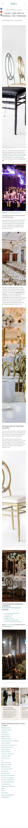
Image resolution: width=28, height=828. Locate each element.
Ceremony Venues (6, 730)
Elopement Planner (6, 764)
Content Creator (6, 756)
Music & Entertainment (7, 782)
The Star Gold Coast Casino (11, 620)
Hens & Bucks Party (6, 769)
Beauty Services (5, 743)
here (12, 626)
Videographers (5, 797)
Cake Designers (5, 749)
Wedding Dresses (6, 738)
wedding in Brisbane (8, 155)
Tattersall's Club (8, 615)
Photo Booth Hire (6, 784)
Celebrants (4, 732)
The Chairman (15, 157)
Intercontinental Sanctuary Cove (13, 621)
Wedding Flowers (6, 767)
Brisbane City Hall (9, 618)
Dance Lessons (5, 758)
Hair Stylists (4, 771)
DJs (2, 760)
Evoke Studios (9, 212)
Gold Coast (20, 155)
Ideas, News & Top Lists (16, 10)
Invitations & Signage (7, 778)
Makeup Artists (5, 736)
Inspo (7, 10)
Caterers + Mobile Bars (7, 754)
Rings (2, 788)
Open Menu (3, 3)
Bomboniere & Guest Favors (9, 745)
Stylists (3, 790)
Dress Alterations (6, 762)
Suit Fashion (4, 793)
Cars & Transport (6, 751)
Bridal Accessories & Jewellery (9, 741)
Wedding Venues (6, 728)
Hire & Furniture (5, 773)
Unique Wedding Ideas (7, 795)
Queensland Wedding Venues (11, 608)
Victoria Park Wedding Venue (11, 613)
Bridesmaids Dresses (7, 747)
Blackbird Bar (7, 616)
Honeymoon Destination (8, 775)
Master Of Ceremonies (7, 780)
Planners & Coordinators (8, 786)
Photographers (5, 734)
